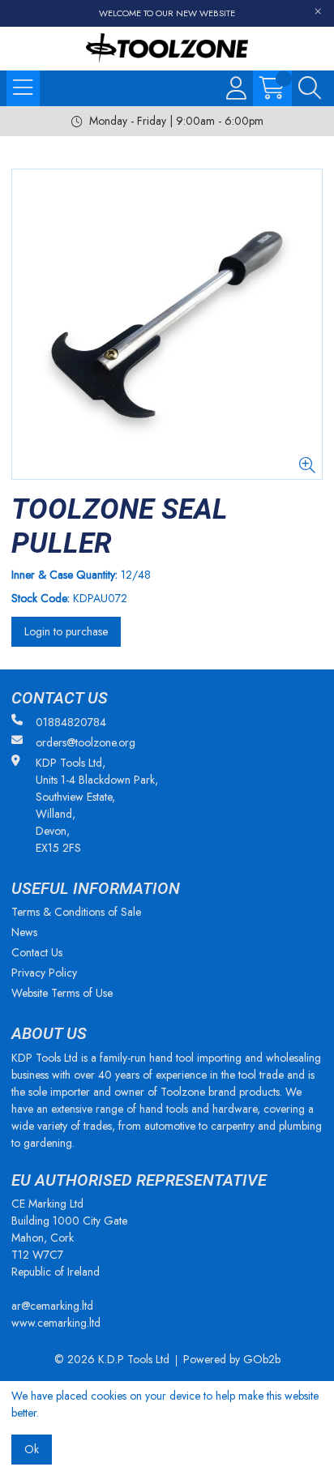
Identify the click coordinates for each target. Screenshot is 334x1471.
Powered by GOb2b (231, 1359)
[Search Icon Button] (310, 88)
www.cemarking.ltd (56, 1323)
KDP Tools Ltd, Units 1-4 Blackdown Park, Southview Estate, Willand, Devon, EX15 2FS (97, 805)
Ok (31, 1449)
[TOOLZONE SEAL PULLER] (167, 324)
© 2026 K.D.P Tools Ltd (111, 1359)
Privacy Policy (44, 972)
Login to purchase (66, 631)
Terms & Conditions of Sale (76, 912)
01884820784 (71, 722)
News (24, 932)
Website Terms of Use (62, 993)
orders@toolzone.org (85, 742)
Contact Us (36, 952)
